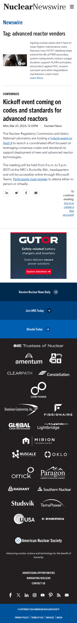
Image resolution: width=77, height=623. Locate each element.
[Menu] (71, 6)
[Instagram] (34, 595)
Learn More (36, 78)
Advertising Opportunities (38, 572)
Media (59, 617)
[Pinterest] (51, 595)
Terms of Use (37, 617)
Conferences (11, 94)
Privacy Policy (22, 617)
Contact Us (38, 583)
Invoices (50, 617)
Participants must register (30, 179)
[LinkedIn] (26, 595)
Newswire (13, 22)
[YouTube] (42, 595)
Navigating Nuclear (38, 578)
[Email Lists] (67, 595)
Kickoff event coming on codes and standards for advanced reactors (32, 109)
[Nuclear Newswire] (59, 595)
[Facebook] (10, 595)
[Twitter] (18, 595)
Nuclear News (53, 126)
